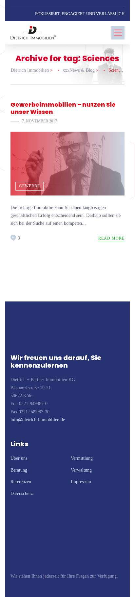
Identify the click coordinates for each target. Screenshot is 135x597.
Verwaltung (81, 470)
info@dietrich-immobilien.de (37, 419)
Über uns (18, 458)
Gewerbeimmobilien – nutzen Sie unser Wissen (63, 108)
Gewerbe (29, 186)
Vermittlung (82, 458)
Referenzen (20, 481)
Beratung (18, 470)
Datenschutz (21, 493)
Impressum (81, 481)
